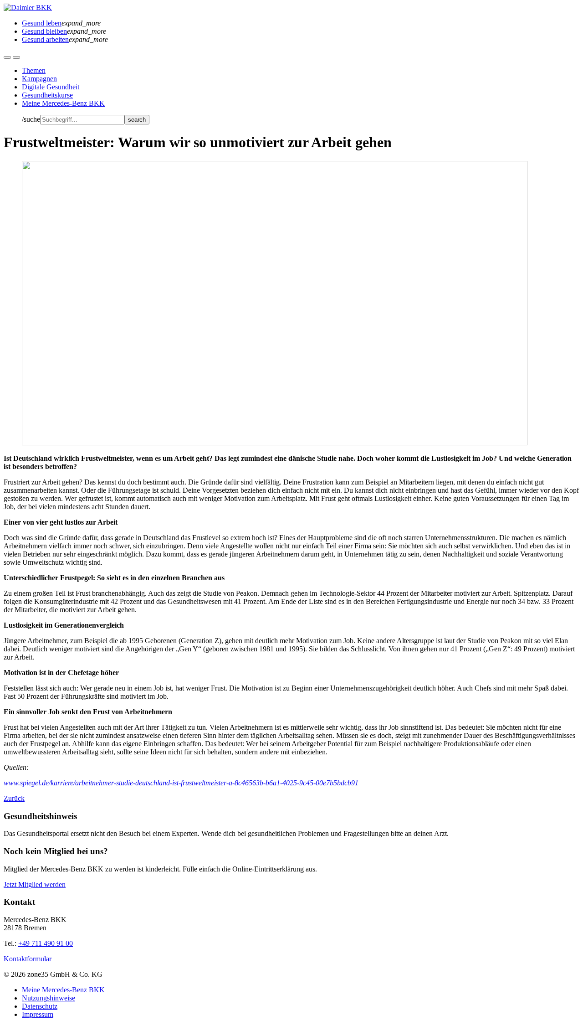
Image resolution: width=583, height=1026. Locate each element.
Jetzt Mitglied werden (35, 884)
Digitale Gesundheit (50, 87)
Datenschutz (39, 1006)
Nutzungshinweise (48, 998)
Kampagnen (39, 78)
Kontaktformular (27, 959)
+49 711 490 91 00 (45, 943)
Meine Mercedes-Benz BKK (63, 103)
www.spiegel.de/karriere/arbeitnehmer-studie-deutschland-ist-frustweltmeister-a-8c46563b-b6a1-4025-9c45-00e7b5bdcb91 (181, 783)
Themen (34, 70)
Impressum (37, 1014)
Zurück (14, 798)
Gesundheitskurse (47, 95)
